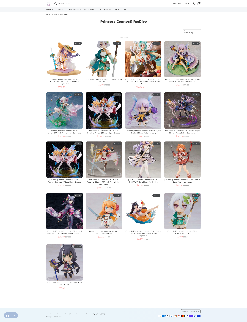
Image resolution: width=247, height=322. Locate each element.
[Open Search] (55, 3)
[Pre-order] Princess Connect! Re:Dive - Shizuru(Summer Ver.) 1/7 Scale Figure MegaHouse (64, 81)
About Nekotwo (51, 314)
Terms (67, 314)
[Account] (194, 4)
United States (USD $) (179, 4)
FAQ (125, 9)
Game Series (89, 9)
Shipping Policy (96, 314)
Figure (49, 9)
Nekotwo (59, 316)
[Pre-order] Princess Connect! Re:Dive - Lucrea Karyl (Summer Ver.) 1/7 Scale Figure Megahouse (143, 233)
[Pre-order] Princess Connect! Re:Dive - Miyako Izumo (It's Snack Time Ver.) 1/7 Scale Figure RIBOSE (143, 81)
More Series (104, 9)
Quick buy (65, 74)
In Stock (117, 9)
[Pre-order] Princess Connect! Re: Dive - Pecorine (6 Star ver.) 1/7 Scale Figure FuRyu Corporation (104, 182)
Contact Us (60, 314)
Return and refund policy (83, 314)
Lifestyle (60, 9)
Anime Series (74, 9)
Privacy (72, 314)
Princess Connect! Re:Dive (60, 14)
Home (48, 14)
